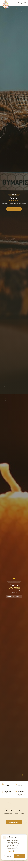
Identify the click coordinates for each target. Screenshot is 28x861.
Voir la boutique (13, 822)
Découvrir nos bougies (13, 596)
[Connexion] (18, 3)
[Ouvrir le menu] (25, 3)
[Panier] (21, 3)
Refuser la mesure (9, 855)
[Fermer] (24, 837)
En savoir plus (10, 851)
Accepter (20, 856)
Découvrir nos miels (13, 209)
